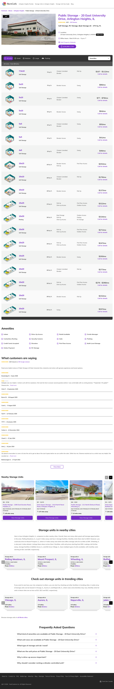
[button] (67, 46)
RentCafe (4, 11)
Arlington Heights (19, 11)
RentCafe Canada (107, 681)
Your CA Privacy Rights (71, 676)
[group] (8, 58)
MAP (6, 16)
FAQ (17, 676)
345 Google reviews (23, 362)
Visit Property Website (68, 42)
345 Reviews (73, 22)
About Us (4, 676)
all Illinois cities (22, 617)
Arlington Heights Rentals (26, 4)
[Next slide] (53, 29)
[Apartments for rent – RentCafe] (10, 4)
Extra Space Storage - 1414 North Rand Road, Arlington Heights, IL (50, 505)
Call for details (102, 74)
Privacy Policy (60, 676)
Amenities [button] (93, 58)
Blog (72, 4)
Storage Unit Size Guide (62, 4)
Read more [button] (13, 385)
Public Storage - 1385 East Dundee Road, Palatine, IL (17, 505)
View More (57, 467)
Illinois (10, 11)
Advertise (30, 676)
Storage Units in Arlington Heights (44, 4)
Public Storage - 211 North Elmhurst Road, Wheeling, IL (85, 505)
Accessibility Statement (86, 676)
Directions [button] (100, 34)
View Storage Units (17, 518)
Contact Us (12, 676)
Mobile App (23, 676)
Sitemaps (41, 676)
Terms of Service (50, 676)
